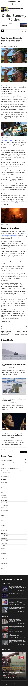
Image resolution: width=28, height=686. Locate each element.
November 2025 (4, 505)
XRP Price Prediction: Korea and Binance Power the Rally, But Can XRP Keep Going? (17, 587)
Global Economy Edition (14, 17)
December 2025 (4, 502)
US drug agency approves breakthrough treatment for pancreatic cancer (15, 620)
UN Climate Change (6, 140)
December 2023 (4, 561)
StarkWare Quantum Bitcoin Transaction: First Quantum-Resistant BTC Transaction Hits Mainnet (13, 467)
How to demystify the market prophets (15, 9)
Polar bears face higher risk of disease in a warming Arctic (14, 399)
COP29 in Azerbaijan (20, 203)
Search (3, 450)
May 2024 (3, 548)
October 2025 (4, 507)
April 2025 (3, 523)
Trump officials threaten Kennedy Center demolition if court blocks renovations (16, 628)
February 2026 (4, 497)
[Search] (25, 31)
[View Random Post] (22, 31)
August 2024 (4, 543)
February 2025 (4, 528)
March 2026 (3, 495)
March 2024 (3, 553)
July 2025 (3, 515)
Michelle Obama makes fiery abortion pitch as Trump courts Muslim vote (12, 434)
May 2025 (3, 520)
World (8, 321)
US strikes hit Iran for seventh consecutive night (14, 364)
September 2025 (4, 510)
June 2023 (3, 566)
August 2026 (4, 482)
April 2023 (3, 568)
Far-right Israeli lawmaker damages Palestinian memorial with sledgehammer (17, 608)
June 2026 (3, 487)
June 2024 (3, 545)
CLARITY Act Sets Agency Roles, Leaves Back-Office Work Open (16, 594)
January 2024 (4, 558)
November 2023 (4, 563)
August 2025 (4, 513)
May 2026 (3, 490)
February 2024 (4, 556)
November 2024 (4, 535)
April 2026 (3, 492)
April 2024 (3, 551)
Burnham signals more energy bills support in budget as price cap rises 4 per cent (17, 641)
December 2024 (4, 533)
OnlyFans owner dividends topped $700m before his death (16, 634)
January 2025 (4, 530)
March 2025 (3, 525)
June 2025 (3, 518)
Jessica (3, 367)
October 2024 (4, 538)
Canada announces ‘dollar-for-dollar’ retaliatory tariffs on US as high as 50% (13, 673)
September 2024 (4, 540)
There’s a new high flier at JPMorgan (8, 24)
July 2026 (3, 485)
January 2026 (4, 500)
